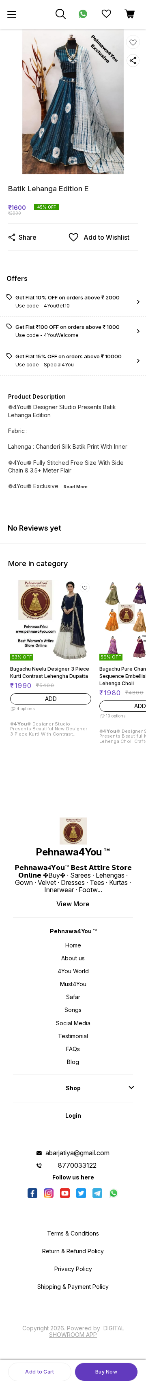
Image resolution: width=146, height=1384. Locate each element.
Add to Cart (39, 1372)
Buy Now (106, 1372)
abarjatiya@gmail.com (77, 1152)
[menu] (11, 14)
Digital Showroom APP (86, 1331)
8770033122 (77, 1165)
